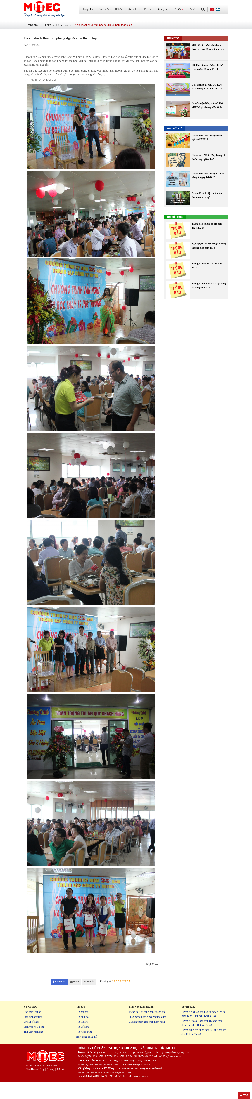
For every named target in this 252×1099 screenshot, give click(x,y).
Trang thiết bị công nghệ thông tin (147, 1012)
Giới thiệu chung (32, 1012)
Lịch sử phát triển (33, 1016)
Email (76, 981)
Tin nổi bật (82, 1012)
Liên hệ (191, 9)
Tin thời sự (82, 1021)
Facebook (60, 981)
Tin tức (47, 25)
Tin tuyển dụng (84, 1031)
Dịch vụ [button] (148, 9)
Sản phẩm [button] (133, 9)
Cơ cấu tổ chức (31, 1021)
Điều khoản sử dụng (35, 1069)
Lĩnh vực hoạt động (34, 1026)
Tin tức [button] (177, 9)
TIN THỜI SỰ (174, 128)
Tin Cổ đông (82, 1026)
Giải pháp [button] (163, 9)
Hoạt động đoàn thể (86, 1036)
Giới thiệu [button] (104, 9)
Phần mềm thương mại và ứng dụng (147, 1016)
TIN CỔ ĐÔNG (175, 217)
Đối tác (118, 9)
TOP (245, 1095)
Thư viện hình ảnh (33, 1031)
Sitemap (50, 1069)
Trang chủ (88, 9)
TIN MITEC (173, 38)
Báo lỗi (90, 981)
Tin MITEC (62, 25)
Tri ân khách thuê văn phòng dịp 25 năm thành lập (102, 25)
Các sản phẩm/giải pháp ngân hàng (147, 1021)
